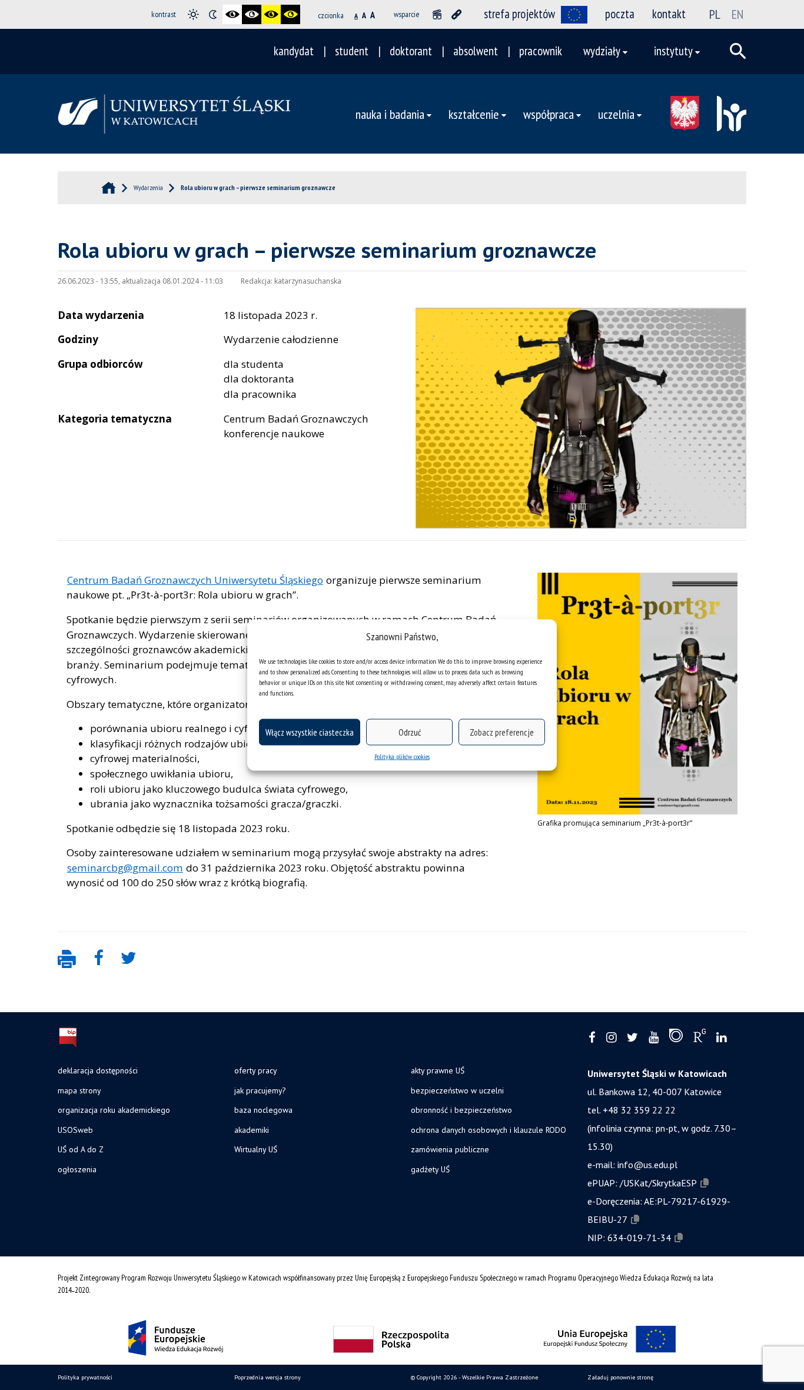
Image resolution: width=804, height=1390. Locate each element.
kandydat (294, 51)
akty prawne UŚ (437, 1070)
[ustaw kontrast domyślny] (193, 14)
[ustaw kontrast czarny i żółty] (271, 14)
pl (714, 14)
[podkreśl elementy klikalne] (456, 14)
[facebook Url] (592, 1038)
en (737, 14)
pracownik (540, 51)
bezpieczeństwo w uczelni (457, 1090)
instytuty (673, 51)
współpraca (548, 113)
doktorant (411, 51)
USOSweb (75, 1130)
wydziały (601, 51)
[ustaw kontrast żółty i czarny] (290, 14)
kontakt (669, 14)
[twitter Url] (632, 1038)
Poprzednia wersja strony (267, 1377)
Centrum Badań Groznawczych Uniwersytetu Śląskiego (195, 580)
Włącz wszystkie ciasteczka (309, 731)
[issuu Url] (676, 1038)
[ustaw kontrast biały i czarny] (251, 14)
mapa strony (79, 1090)
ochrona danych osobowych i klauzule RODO (488, 1130)
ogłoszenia (77, 1169)
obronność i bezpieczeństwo (461, 1110)
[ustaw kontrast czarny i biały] (232, 14)
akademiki (251, 1130)
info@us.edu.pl (647, 1164)
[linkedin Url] (721, 1038)
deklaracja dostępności (98, 1070)
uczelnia (616, 113)
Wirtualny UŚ (255, 1149)
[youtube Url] (654, 1038)
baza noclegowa (263, 1110)
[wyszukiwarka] (738, 51)
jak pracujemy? (259, 1090)
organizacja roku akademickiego (114, 1110)
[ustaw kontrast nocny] (212, 14)
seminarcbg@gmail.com (125, 867)
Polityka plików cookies (402, 756)
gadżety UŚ (430, 1169)
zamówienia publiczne (450, 1149)
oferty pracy (255, 1070)
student (351, 51)
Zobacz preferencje (502, 731)
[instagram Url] (611, 1038)
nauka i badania (390, 113)
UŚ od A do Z (81, 1149)
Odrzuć (409, 731)
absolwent (475, 51)
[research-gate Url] (699, 1038)
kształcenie (473, 113)
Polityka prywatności (85, 1377)
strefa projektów (519, 14)
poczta (619, 14)
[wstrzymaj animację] (437, 14)
